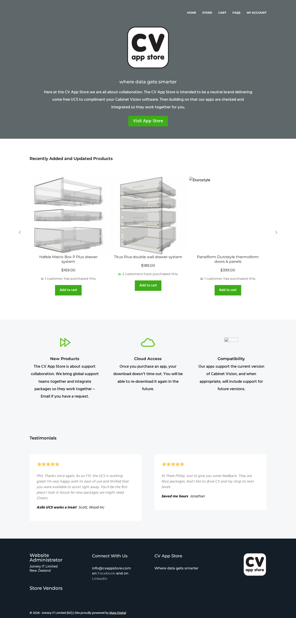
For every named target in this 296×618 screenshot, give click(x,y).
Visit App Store (148, 121)
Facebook (106, 573)
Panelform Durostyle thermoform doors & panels (228, 259)
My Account (256, 12)
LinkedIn (99, 578)
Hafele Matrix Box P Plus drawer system (68, 259)
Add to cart (68, 290)
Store (207, 12)
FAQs (236, 12)
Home (191, 12)
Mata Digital (117, 613)
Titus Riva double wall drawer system (148, 257)
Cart (222, 12)
